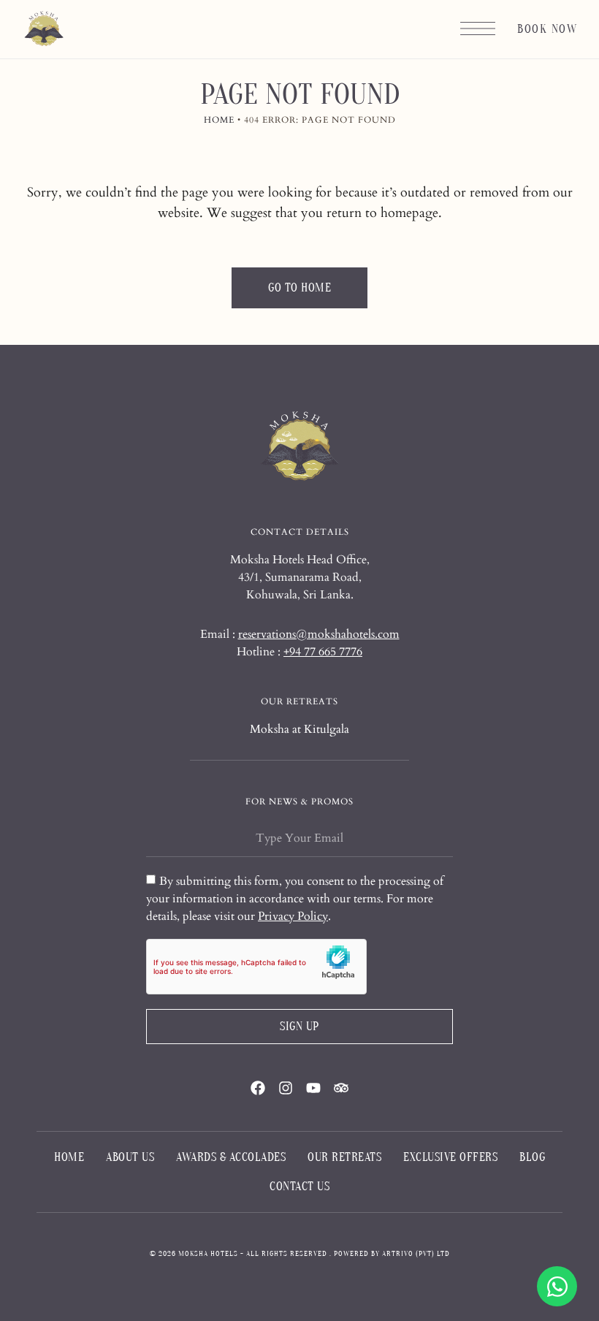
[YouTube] (313, 1088)
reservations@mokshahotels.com (319, 634)
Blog (532, 1157)
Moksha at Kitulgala (299, 729)
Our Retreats (344, 1157)
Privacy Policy (293, 916)
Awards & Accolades (231, 1157)
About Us (130, 1157)
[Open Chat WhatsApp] (557, 1286)
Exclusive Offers (450, 1157)
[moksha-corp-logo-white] (299, 447)
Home (219, 120)
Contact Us (299, 1186)
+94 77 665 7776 (322, 652)
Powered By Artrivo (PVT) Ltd (392, 1253)
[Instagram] (285, 1088)
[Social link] (258, 1088)
